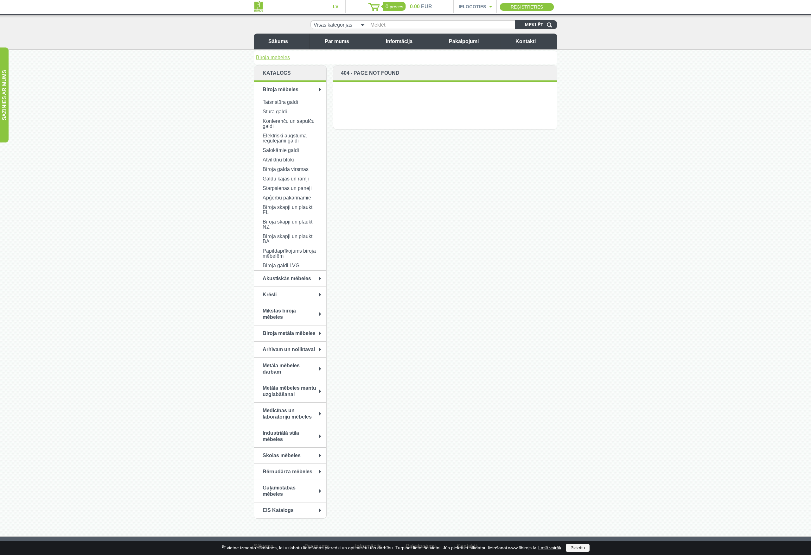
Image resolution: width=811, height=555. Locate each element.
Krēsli (270, 294)
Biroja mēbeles (273, 57)
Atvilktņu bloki (278, 159)
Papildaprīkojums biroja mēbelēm (289, 253)
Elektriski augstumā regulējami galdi (285, 138)
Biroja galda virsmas (286, 169)
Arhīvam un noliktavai (289, 349)
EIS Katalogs (278, 510)
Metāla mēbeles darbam (281, 369)
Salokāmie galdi (281, 150)
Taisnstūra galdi (280, 102)
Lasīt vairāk (549, 547)
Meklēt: (378, 25)
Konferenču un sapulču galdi (289, 123)
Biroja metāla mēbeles (289, 333)
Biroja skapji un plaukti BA (288, 239)
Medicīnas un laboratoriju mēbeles (287, 413)
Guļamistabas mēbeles (279, 491)
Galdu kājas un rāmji (286, 178)
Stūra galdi (275, 111)
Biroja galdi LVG (281, 265)
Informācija (399, 41)
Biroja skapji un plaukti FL (288, 210)
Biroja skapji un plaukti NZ (288, 224)
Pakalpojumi (464, 41)
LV (335, 6)
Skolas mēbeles (282, 455)
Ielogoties (472, 6)
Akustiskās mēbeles (287, 278)
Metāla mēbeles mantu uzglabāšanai (289, 391)
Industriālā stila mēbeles (281, 436)
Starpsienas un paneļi (287, 188)
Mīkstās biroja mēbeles (279, 314)
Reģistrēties (527, 6)
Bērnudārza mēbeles (287, 471)
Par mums (337, 41)
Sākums (278, 41)
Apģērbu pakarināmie (287, 197)
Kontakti (525, 41)
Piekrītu (578, 548)
